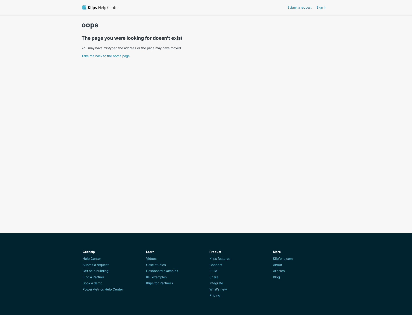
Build (213, 271)
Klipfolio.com (283, 259)
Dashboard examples (162, 271)
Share (213, 277)
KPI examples (156, 277)
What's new (218, 289)
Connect (215, 265)
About (277, 265)
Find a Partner (93, 277)
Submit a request (300, 7)
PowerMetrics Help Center (103, 289)
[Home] (125, 8)
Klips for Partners (159, 283)
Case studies (156, 265)
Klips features (219, 259)
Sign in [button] (321, 7)
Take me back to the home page (106, 56)
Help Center (92, 259)
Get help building (96, 271)
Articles (279, 271)
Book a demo (92, 283)
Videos (151, 259)
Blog (276, 277)
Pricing (214, 295)
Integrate (216, 283)
